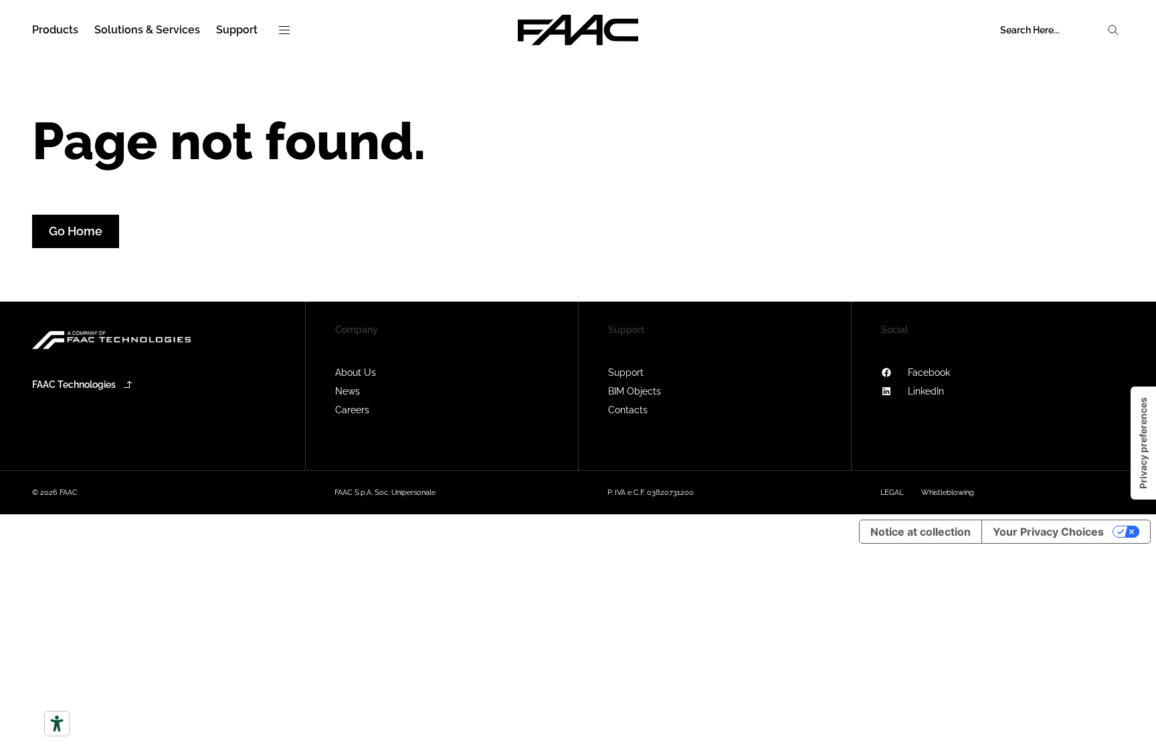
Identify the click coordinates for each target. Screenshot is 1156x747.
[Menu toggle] (284, 30)
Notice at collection (920, 531)
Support (626, 372)
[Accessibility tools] (57, 723)
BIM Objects (634, 391)
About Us (355, 372)
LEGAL (891, 492)
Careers (352, 410)
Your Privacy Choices (1048, 531)
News (347, 391)
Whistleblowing (947, 492)
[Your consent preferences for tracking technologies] (1143, 443)
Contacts (628, 410)
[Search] (1113, 30)
